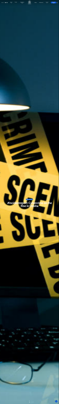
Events (16, 2)
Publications (41, 2)
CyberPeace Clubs (22, 2)
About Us (11, 2)
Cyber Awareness (29, 199)
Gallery (35, 2)
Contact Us (47, 2)
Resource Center (53, 2)
